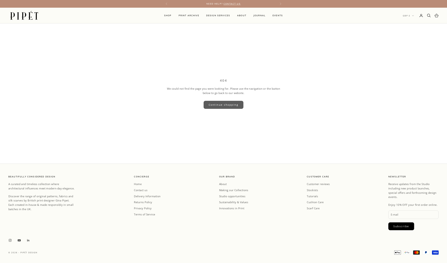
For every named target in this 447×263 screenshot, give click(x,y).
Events (278, 15)
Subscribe (401, 226)
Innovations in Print (231, 208)
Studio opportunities (232, 196)
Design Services (218, 15)
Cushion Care (315, 202)
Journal (259, 15)
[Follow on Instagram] (10, 240)
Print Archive (189, 15)
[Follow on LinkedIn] (28, 240)
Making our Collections (233, 190)
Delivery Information (147, 196)
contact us (232, 3)
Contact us (140, 190)
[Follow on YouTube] (19, 240)
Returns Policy (143, 202)
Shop (168, 15)
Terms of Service (144, 214)
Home (138, 184)
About (241, 15)
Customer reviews (318, 184)
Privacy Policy (143, 208)
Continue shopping (224, 104)
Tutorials (312, 196)
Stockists (312, 190)
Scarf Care (313, 208)
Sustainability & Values (233, 202)
